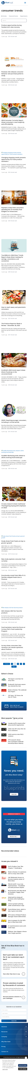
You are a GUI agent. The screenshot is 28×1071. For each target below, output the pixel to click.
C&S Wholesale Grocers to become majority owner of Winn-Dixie (16, 879)
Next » (14, 666)
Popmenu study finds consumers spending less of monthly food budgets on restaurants (12, 209)
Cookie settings (22, 1068)
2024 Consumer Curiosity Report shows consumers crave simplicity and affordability (12, 122)
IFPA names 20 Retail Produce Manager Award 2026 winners (17, 915)
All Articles (4, 16)
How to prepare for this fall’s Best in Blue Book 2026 (17, 921)
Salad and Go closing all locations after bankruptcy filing (16, 898)
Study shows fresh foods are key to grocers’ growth (13, 542)
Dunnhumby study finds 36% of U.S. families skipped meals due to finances (13, 577)
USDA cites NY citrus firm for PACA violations (17, 729)
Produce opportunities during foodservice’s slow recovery (11, 26)
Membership (13, 836)
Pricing (3, 1046)
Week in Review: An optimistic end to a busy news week (17, 872)
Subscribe (14, 794)
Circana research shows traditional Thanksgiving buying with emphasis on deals (13, 506)
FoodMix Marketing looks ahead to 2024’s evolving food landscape (13, 456)
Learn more (5, 1069)
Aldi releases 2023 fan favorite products (11, 612)
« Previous (6, 663)
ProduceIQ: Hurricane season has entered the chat (17, 685)
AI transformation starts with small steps (17, 926)
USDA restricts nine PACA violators (15, 735)
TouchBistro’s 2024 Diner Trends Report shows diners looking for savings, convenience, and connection (12, 258)
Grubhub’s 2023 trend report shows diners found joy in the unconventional (13, 372)
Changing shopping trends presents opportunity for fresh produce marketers (13, 159)
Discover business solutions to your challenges (12, 997)
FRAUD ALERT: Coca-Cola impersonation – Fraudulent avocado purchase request (16, 885)
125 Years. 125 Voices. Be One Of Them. (15, 696)
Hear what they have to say (11, 974)
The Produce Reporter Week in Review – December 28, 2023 (11, 324)
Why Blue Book (5, 1041)
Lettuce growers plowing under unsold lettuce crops (16, 904)
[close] (26, 1058)
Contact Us (4, 1051)
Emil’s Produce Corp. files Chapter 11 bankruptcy (15, 867)
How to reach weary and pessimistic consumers (13, 308)
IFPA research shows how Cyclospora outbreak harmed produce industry (16, 741)
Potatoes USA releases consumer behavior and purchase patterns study (12, 73)
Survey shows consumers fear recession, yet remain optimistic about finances (12, 647)
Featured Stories (13, 16)
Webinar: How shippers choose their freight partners (17, 932)
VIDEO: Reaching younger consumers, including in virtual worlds (14, 421)
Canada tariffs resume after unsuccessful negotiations (16, 724)
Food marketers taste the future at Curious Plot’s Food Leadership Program (13, 629)
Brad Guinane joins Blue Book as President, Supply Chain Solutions (17, 892)
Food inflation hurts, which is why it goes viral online (17, 910)
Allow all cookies (22, 1065)
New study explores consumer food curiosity (13, 560)
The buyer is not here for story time (15, 679)
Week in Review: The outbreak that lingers (17, 690)
